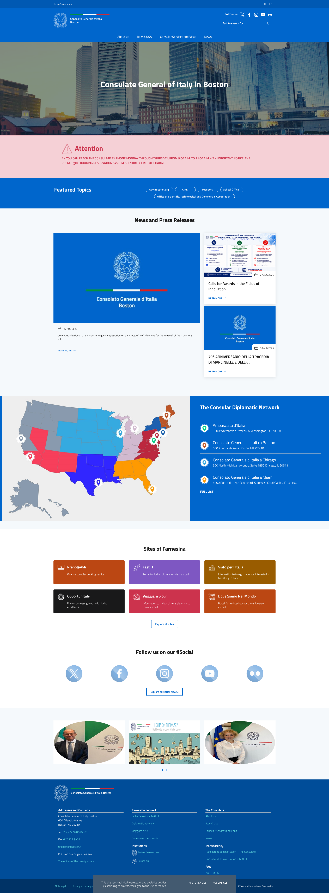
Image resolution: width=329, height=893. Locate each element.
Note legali (60, 886)
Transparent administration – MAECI (226, 859)
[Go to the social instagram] (255, 14)
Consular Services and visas (221, 831)
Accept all (220, 883)
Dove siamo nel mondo (145, 838)
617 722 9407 (71, 839)
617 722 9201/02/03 (75, 832)
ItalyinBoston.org (159, 188)
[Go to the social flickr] (269, 14)
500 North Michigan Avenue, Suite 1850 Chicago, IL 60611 (250, 462)
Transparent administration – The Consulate (230, 852)
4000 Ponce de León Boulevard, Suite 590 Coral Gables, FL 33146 (255, 480)
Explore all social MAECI (164, 692)
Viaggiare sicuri (140, 831)
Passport (207, 188)
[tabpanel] (89, 743)
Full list (206, 491)
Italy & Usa (211, 823)
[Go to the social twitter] (241, 14)
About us (210, 816)
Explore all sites (164, 624)
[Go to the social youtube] (262, 14)
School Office (231, 188)
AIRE (185, 188)
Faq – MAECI (212, 872)
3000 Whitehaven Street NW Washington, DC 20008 (247, 428)
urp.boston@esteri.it (69, 847)
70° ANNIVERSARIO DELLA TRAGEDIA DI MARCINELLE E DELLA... (238, 359)
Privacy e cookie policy (84, 886)
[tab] (162, 770)
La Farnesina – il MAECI (145, 816)
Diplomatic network (143, 823)
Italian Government (62, 4)
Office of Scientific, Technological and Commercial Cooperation (193, 195)
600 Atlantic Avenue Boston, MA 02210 (244, 445)
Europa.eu (143, 861)
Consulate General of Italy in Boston (164, 84)
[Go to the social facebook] (248, 14)
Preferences (197, 883)
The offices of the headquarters (76, 861)
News (208, 838)
